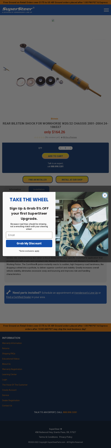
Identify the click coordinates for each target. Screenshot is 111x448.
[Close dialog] (104, 195)
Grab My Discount (29, 243)
